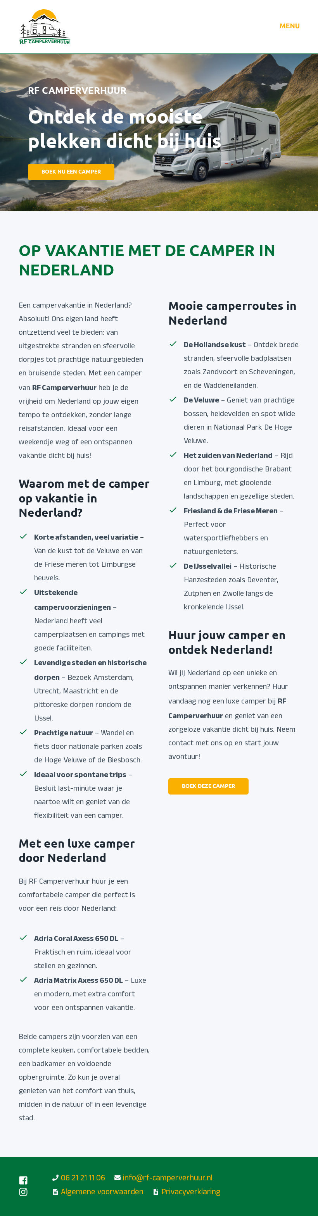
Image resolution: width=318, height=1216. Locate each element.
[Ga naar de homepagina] (45, 26)
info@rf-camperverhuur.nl (168, 1179)
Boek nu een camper (71, 172)
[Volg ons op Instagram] (23, 1192)
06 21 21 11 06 (83, 1179)
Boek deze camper (208, 786)
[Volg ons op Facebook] (23, 1180)
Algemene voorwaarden (102, 1193)
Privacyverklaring (191, 1193)
